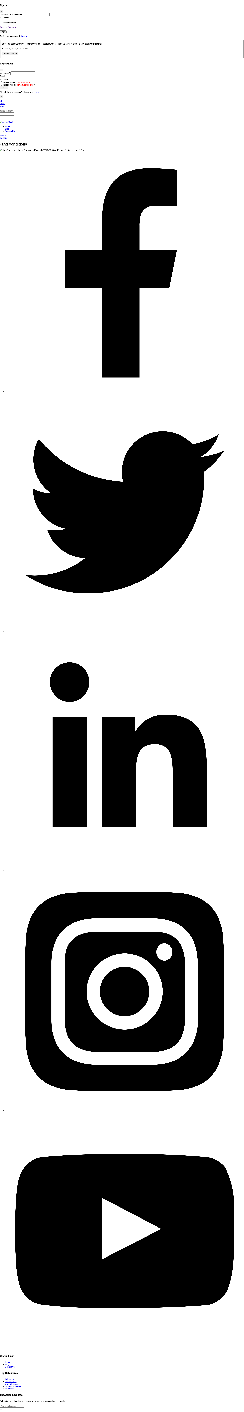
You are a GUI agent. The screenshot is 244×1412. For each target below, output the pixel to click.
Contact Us (10, 131)
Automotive (10, 1379)
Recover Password (8, 27)
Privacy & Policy (22, 82)
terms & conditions (25, 85)
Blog (7, 129)
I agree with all (19, 85)
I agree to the (17, 82)
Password (4, 18)
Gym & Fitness (11, 1384)
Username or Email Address (12, 14)
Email (3, 76)
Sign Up (24, 36)
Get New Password (10, 54)
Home (7, 126)
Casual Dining (11, 1381)
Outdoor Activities (13, 1386)
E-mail (5, 48)
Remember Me (9, 22)
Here (37, 92)
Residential (10, 1389)
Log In (3, 32)
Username (5, 73)
